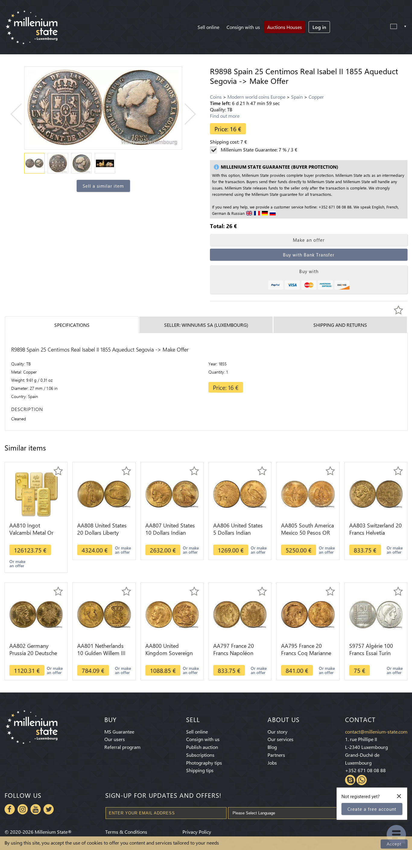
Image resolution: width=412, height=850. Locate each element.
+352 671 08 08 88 (365, 770)
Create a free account (371, 809)
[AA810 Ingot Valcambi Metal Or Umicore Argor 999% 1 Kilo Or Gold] (36, 493)
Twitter (48, 809)
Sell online (208, 27)
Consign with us (243, 27)
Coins (216, 97)
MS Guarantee (119, 731)
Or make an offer (17, 563)
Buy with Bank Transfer (308, 255)
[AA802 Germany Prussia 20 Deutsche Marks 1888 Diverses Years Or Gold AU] (36, 614)
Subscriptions (200, 755)
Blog (272, 747)
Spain (297, 97)
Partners (276, 755)
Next (185, 114)
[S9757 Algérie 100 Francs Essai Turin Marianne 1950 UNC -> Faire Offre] (376, 614)
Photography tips (204, 762)
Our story (277, 731)
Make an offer (309, 240)
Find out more (224, 116)
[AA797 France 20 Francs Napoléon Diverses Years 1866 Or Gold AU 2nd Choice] (240, 614)
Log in (319, 27)
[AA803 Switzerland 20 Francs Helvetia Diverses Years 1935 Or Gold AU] (376, 493)
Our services (280, 739)
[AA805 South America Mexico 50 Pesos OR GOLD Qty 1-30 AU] (307, 493)
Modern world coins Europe (256, 97)
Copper (316, 97)
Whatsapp (362, 780)
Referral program (122, 747)
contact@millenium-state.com (376, 731)
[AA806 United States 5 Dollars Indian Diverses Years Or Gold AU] (240, 493)
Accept (394, 844)
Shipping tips (200, 770)
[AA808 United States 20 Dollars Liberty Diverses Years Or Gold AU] (104, 493)
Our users (114, 739)
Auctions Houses (284, 27)
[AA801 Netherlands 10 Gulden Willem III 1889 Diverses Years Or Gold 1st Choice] (104, 614)
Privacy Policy (196, 832)
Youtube (35, 809)
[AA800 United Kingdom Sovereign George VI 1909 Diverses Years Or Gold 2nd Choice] (172, 614)
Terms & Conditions (126, 832)
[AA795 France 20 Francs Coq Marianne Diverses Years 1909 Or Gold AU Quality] (307, 614)
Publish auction (202, 747)
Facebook (10, 809)
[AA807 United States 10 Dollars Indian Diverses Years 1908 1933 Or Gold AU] (172, 493)
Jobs (272, 762)
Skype (350, 780)
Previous (21, 114)
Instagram (22, 809)
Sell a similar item (103, 186)
